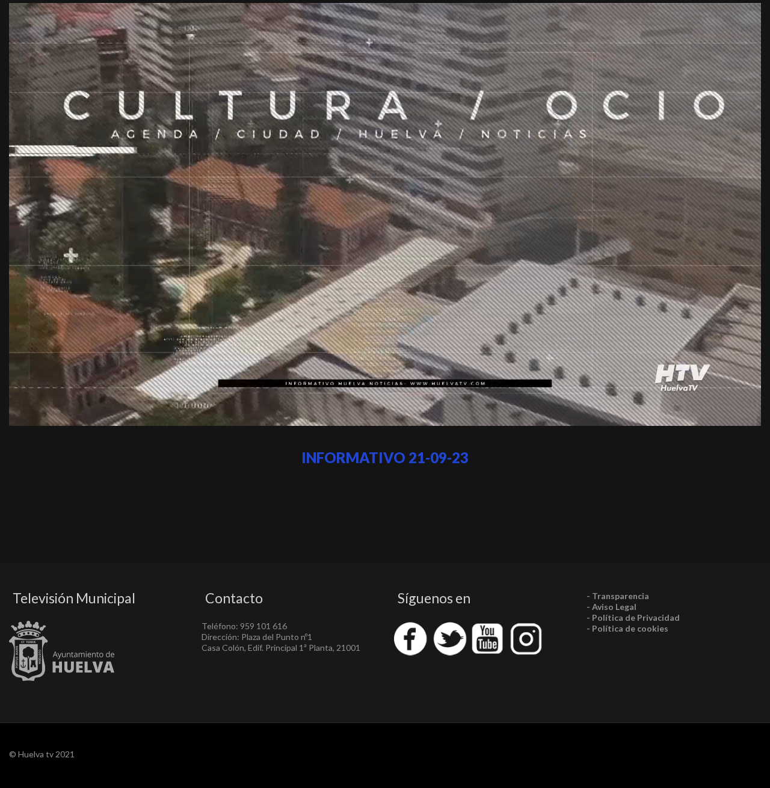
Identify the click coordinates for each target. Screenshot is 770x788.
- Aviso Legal (611, 607)
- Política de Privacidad (633, 617)
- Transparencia (618, 596)
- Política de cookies (627, 628)
